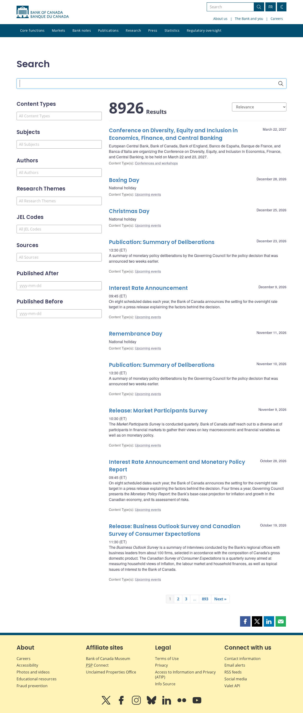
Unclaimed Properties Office (111, 672)
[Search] (281, 83)
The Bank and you (249, 18)
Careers (277, 18)
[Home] (43, 12)
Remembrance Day (135, 333)
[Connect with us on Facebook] (121, 703)
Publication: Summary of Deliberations (161, 242)
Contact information (242, 658)
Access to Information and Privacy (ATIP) (185, 674)
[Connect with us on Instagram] (136, 703)
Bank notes (81, 30)
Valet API (232, 685)
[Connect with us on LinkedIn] (167, 703)
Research (133, 30)
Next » (220, 599)
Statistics (172, 30)
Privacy (161, 665)
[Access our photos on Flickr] (182, 703)
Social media (235, 679)
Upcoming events (148, 194)
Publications (108, 30)
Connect (97, 665)
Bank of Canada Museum (108, 658)
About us (220, 18)
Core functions (32, 30)
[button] (245, 621)
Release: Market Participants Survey (158, 410)
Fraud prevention (32, 685)
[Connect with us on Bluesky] (152, 703)
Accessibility (27, 665)
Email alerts (234, 665)
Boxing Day (124, 180)
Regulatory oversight (204, 30)
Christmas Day (129, 211)
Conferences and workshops (156, 163)
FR (270, 6)
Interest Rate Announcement (148, 288)
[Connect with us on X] (106, 703)
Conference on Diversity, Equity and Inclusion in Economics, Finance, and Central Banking (173, 134)
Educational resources (37, 679)
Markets (58, 30)
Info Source (165, 683)
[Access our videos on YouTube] (197, 703)
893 (205, 599)
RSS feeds (233, 672)
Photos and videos (33, 672)
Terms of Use (167, 658)
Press (152, 30)
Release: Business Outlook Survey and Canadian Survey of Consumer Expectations (174, 530)
